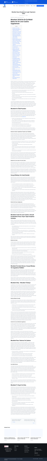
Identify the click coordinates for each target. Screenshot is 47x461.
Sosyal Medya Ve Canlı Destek (17, 32)
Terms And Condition (35, 458)
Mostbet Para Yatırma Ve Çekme (17, 45)
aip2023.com (24, 116)
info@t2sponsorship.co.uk (9, 2)
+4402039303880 (16, 2)
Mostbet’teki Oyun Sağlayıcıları (17, 33)
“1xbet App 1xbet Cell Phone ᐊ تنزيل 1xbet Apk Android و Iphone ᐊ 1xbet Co (29, 420)
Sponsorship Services (22, 5)
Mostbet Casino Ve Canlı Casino (17, 31)
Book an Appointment (40, 5)
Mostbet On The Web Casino (16, 54)
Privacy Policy (41, 458)
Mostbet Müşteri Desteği (16, 42)
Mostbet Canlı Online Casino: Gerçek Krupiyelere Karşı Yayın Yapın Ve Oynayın (17, 35)
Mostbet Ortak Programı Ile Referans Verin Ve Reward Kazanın (16, 75)
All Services (27, 5)
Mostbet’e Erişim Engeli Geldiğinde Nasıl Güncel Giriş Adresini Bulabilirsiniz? (16, 50)
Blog (31, 5)
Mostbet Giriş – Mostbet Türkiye (17, 41)
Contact (34, 5)
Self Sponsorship (26, 450)
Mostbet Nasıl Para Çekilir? (16, 52)
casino (23, 10)
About (17, 5)
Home (14, 5)
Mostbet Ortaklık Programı (16, 53)
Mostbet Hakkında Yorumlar (16, 67)
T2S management (26, 447)
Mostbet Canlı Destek (15, 66)
